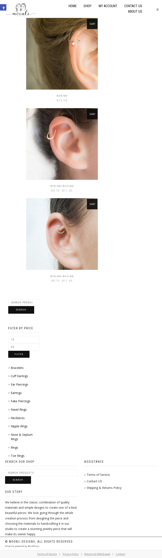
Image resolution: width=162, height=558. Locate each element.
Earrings (16, 393)
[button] (3, 7)
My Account (108, 6)
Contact (120, 554)
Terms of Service (98, 475)
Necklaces (18, 418)
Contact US (94, 481)
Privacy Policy (71, 554)
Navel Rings (19, 409)
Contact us (133, 6)
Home (72, 6)
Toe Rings (17, 456)
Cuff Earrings (19, 376)
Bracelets (17, 368)
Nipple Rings (19, 426)
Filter (19, 354)
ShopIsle (10, 546)
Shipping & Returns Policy (104, 488)
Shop (88, 6)
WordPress (33, 546)
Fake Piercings (20, 401)
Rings (14, 447)
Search (21, 309)
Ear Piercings (19, 384)
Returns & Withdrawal (97, 554)
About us (135, 11)
